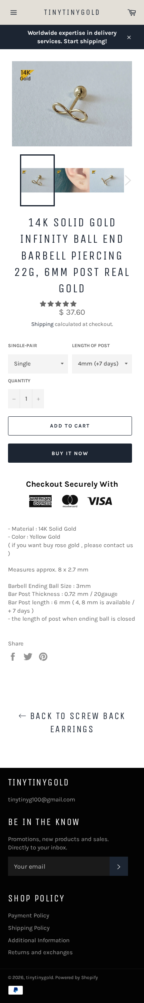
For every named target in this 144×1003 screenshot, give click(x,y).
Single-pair (22, 345)
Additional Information (39, 940)
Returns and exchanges (40, 952)
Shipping (42, 324)
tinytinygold (72, 12)
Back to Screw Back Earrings (76, 722)
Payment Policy (28, 915)
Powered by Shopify (76, 977)
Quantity (19, 381)
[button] (59, 304)
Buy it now (70, 453)
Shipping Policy (29, 927)
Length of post (91, 345)
